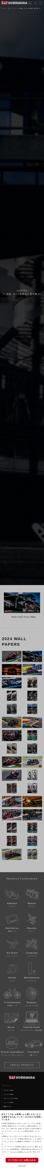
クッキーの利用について (20, 1152)
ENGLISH (22, 1166)
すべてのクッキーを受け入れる (22, 1160)
